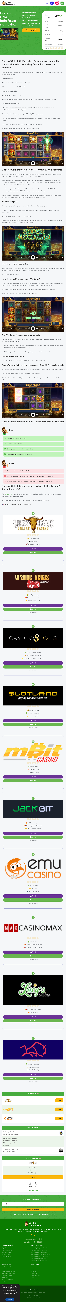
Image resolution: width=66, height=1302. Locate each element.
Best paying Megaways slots (38, 1258)
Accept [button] (10, 1299)
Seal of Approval (35, 1275)
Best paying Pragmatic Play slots (39, 1248)
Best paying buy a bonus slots (39, 1252)
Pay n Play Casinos (7, 1275)
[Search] (52, 3)
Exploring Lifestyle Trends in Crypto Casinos (11, 1133)
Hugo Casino (5, 1248)
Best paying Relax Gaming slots (39, 1256)
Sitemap (33, 1277)
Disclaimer (33, 1271)
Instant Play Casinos (7, 1269)
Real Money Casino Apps (8, 1267)
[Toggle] (62, 3)
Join (59, 1100)
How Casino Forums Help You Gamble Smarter (11, 1150)
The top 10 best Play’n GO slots (39, 1261)
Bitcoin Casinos (6, 1282)
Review (33, 553)
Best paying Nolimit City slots (39, 1250)
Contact (33, 1269)
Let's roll (33, 549)
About (32, 1267)
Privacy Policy (34, 1273)
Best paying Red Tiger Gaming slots (40, 1254)
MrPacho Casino (6, 1254)
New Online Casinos (7, 1279)
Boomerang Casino (7, 1250)
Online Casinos (6, 1277)
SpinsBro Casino (6, 1256)
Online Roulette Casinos (8, 1271)
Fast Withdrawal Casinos (8, 1273)
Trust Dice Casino (6, 1252)
